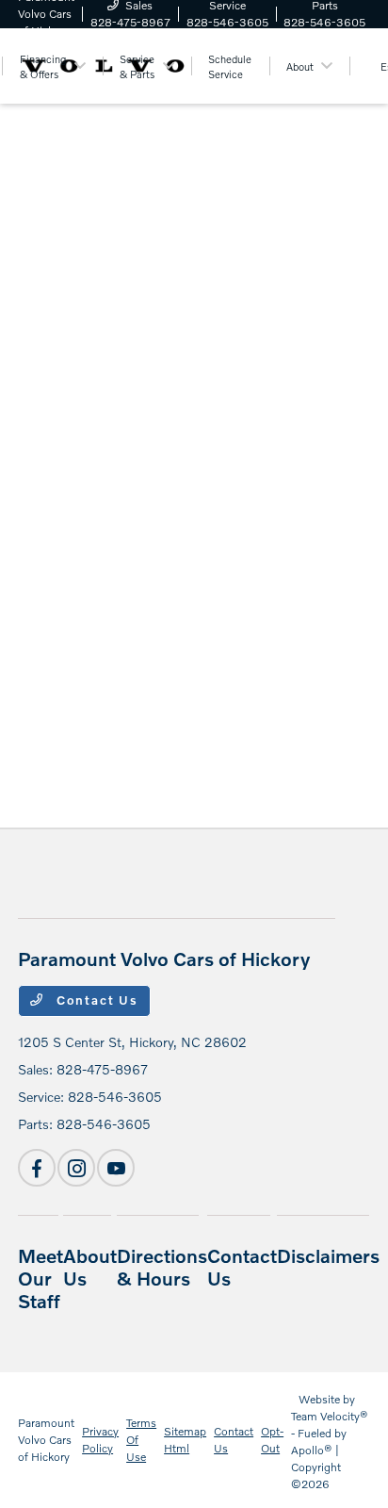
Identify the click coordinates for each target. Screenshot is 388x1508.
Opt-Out (272, 1439)
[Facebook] (37, 1168)
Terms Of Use (141, 1440)
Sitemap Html (185, 1439)
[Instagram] (76, 1168)
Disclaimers (328, 1255)
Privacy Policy (100, 1439)
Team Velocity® (329, 1416)
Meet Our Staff (40, 1278)
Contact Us (95, 1000)
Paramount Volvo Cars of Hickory (46, 1440)
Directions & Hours (162, 1266)
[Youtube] (116, 1168)
